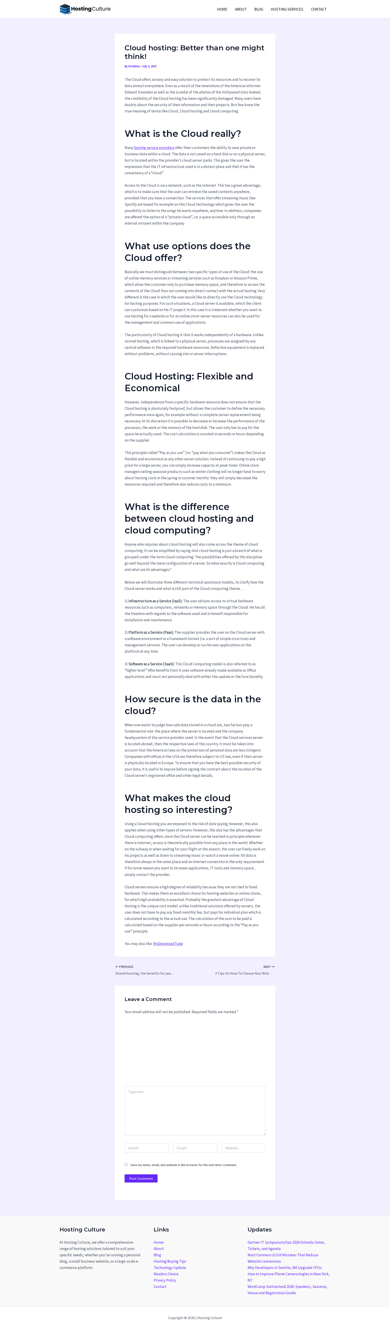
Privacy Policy (165, 1280)
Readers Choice (166, 1273)
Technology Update (170, 1267)
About (241, 9)
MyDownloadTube (168, 943)
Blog (258, 9)
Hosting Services (287, 9)
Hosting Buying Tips (170, 1261)
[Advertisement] (195, 1052)
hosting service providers (154, 147)
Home (222, 9)
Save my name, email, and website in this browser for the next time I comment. (183, 1165)
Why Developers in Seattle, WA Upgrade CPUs (285, 1267)
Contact (319, 9)
